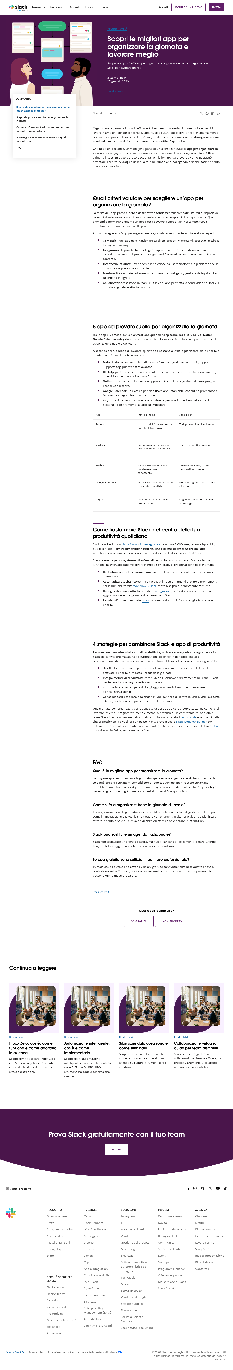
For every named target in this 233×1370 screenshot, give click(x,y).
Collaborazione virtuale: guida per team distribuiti (196, 1045)
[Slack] (18, 7)
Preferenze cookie (63, 1352)
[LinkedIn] (212, 113)
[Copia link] (218, 113)
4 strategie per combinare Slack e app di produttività (41, 139)
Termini (44, 1352)
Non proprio (172, 921)
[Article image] (34, 1008)
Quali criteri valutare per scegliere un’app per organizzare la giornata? (43, 108)
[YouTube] (218, 1189)
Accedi (163, 7)
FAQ (18, 147)
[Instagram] (195, 1189)
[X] (210, 1189)
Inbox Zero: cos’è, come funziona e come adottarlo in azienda (32, 1048)
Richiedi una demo (188, 7)
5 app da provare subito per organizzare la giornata (42, 119)
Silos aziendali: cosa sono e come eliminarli (143, 1045)
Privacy (32, 1352)
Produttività (117, 28)
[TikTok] (225, 1189)
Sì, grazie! (138, 921)
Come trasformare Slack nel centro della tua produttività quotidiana (43, 129)
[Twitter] (201, 113)
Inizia (216, 7)
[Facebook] (207, 113)
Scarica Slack (13, 1352)
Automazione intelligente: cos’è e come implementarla (87, 1048)
